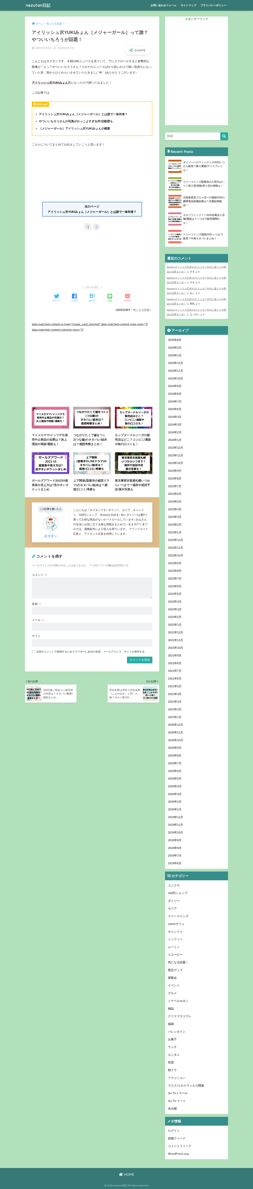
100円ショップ (177, 893)
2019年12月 (175, 817)
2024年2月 (175, 432)
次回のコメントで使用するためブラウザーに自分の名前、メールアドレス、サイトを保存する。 (91, 651)
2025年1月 (175, 355)
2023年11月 (175, 455)
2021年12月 (175, 632)
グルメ (172, 993)
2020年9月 (175, 747)
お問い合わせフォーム (163, 5)
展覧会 (172, 977)
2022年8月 (175, 570)
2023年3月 (175, 517)
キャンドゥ (175, 931)
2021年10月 (175, 647)
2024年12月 (175, 363)
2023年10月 (175, 463)
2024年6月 (175, 409)
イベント (174, 985)
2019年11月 (175, 824)
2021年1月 (175, 717)
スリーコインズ (178, 916)
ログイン (174, 1130)
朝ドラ (172, 1070)
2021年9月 (175, 655)
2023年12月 (175, 447)
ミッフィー (175, 939)
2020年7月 (175, 763)
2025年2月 (175, 347)
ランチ (172, 1047)
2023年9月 (175, 470)
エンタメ (174, 1054)
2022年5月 (175, 594)
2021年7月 (175, 670)
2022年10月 (175, 555)
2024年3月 (175, 424)
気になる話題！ (142, 310)
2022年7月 (175, 578)
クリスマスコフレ (179, 1016)
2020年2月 (175, 801)
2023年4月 (175, 509)
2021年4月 (175, 694)
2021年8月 (175, 663)
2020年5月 (175, 778)
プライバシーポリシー (213, 5)
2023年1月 (175, 532)
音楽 (171, 1062)
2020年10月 (175, 740)
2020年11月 (175, 732)
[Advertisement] (92, 176)
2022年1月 (175, 624)
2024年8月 (175, 393)
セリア (172, 908)
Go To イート (177, 1101)
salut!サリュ (176, 924)
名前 (36, 604)
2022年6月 (175, 586)
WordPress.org (178, 1153)
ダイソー (174, 901)
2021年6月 (175, 678)
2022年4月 (175, 601)
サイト (36, 636)
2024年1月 (175, 440)
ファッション (177, 1078)
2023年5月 (175, 501)
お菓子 (172, 1039)
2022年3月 (175, 609)
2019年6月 (175, 863)
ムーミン (174, 947)
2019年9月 (175, 840)
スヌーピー (175, 954)
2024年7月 (175, 401)
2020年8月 (175, 755)
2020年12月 (175, 724)
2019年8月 (175, 848)
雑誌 (171, 1008)
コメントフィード (179, 1146)
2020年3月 (175, 794)
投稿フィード (177, 1138)
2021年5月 (175, 686)
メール (38, 620)
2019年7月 (175, 855)
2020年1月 (175, 809)
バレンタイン (177, 1031)
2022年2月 (175, 617)
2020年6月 (175, 771)
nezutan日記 (38, 5)
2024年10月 (175, 378)
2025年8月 (175, 340)
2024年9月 (175, 386)
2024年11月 (175, 370)
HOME (128, 1174)
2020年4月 (175, 786)
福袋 (171, 1024)
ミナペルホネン (178, 1001)
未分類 (172, 1108)
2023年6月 (175, 494)
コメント (39, 575)
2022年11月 (175, 547)
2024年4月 (175, 417)
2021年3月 (175, 701)
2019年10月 (175, 832)
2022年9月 (175, 563)
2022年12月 (175, 540)
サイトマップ (188, 5)
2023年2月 (175, 524)
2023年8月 (175, 478)
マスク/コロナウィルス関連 (186, 1085)
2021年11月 (175, 640)
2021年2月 (175, 709)
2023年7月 (175, 486)
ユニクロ (174, 885)
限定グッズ (175, 970)
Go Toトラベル (178, 1093)
